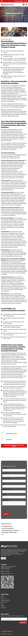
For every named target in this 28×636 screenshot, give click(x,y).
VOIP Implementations (11, 433)
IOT (3, 534)
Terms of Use (10, 633)
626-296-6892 (19, 1)
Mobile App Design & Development (10, 530)
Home (2, 596)
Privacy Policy (3, 633)
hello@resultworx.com (7, 573)
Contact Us (3, 607)
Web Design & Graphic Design (9, 532)
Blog (2, 604)
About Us (3, 598)
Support (3, 605)
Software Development (8, 528)
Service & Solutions (5, 600)
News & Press (4, 602)
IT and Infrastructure (7, 526)
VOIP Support (9, 439)
